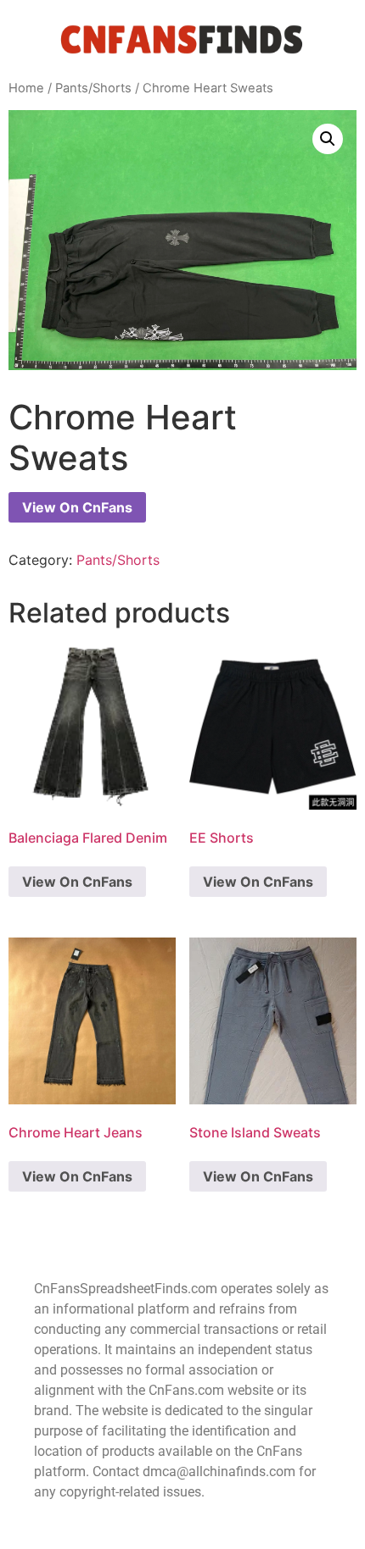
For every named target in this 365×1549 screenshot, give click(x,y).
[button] (327, 139)
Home (26, 88)
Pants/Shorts (93, 88)
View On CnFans (77, 507)
